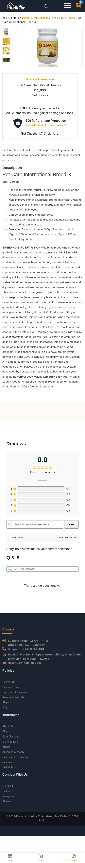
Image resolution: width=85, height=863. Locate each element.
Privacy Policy (10, 687)
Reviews (7, 762)
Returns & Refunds (13, 697)
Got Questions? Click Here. (40, 133)
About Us (7, 726)
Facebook (8, 786)
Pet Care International (40, 79)
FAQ (5, 707)
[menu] (67, 5)
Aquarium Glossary (13, 751)
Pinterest (7, 801)
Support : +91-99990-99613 (26, 649)
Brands (6, 746)
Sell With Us (9, 767)
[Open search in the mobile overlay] (46, 5)
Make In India (10, 741)
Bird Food (67, 17)
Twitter (6, 791)
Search (71, 524)
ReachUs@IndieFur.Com (24, 662)
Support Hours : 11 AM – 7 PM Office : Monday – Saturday (28, 642)
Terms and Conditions (14, 692)
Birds (55, 17)
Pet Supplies (40, 17)
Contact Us (8, 682)
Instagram (8, 796)
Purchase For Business (15, 757)
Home (26, 17)
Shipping (7, 702)
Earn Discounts (11, 736)
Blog (5, 731)
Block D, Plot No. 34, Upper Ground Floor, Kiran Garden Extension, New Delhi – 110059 (45, 656)
